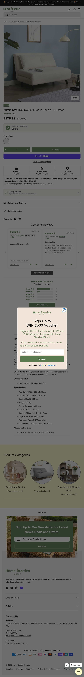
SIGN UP (42, 359)
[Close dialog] (64, 310)
